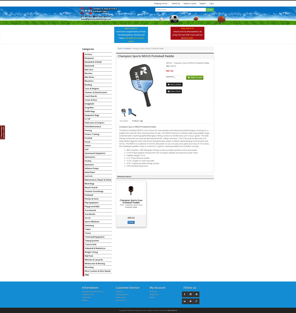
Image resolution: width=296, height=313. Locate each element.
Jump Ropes (90, 172)
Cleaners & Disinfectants (96, 92)
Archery (88, 54)
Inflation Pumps (92, 168)
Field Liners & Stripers (94, 122)
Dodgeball (89, 103)
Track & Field (90, 244)
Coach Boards (91, 96)
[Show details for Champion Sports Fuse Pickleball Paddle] (131, 190)
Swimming (89, 225)
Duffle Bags (90, 111)
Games (88, 145)
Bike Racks (89, 77)
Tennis (88, 233)
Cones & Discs (91, 100)
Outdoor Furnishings (94, 191)
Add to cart (196, 77)
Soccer (88, 218)
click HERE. (189, 38)
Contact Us (119, 292)
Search (209, 10)
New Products (120, 298)
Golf (87, 149)
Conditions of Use (88, 295)
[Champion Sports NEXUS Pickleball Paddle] (124, 112)
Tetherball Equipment (95, 237)
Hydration (89, 164)
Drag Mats (89, 107)
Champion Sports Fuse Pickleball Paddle (131, 201)
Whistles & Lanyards (94, 259)
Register (203, 3)
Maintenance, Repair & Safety (98, 180)
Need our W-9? (121, 300)
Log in (211, 3)
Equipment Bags (92, 115)
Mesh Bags (89, 183)
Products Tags (137, 121)
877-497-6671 (87, 16)
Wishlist (152, 298)
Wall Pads (89, 256)
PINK (87, 275)
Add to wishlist (175, 84)
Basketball (89, 65)
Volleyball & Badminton (95, 248)
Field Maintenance (93, 126)
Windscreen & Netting (95, 263)
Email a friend (175, 91)
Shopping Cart (154, 295)
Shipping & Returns (122, 295)
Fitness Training (92, 134)
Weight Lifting (91, 252)
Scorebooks (90, 214)
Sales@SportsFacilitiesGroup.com (96, 19)
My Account (153, 292)
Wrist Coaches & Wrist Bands (98, 271)
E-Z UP (87, 119)
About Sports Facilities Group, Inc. (93, 292)
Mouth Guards (91, 187)
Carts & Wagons (92, 88)
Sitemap (84, 300)
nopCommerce (172, 310)
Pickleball (89, 195)
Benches (88, 73)
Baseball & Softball (93, 62)
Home (120, 48)
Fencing (88, 130)
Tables (88, 229)
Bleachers (89, 81)
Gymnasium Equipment (95, 153)
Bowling (88, 84)
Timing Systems (92, 240)
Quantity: (168, 76)
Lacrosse (89, 176)
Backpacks (89, 58)
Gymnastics (90, 157)
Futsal (87, 142)
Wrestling (89, 267)
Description (124, 121)
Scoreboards (90, 210)
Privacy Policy (86, 298)
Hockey (88, 161)
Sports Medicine (92, 221)
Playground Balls (92, 206)
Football (88, 138)
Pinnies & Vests (92, 199)
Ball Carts (89, 69)
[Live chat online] (2, 132)
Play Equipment (92, 202)
